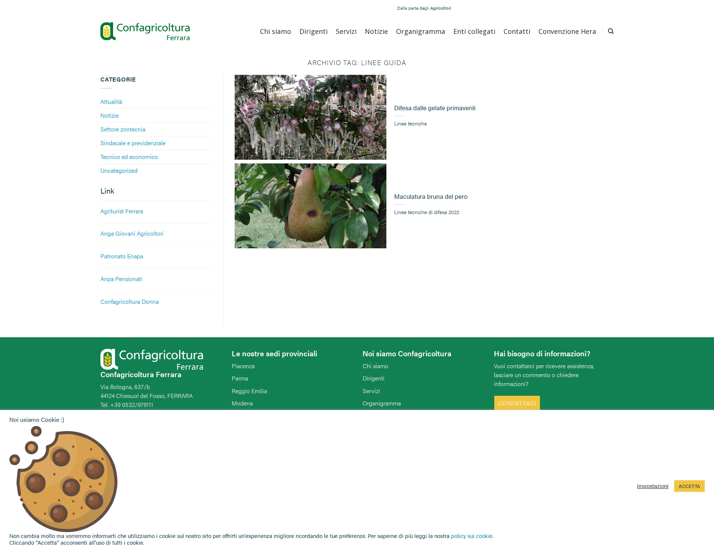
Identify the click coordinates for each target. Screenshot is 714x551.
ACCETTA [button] (689, 486)
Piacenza (243, 366)
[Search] (611, 31)
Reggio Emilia (249, 390)
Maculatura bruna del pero (430, 196)
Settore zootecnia (122, 129)
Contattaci (517, 403)
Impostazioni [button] (653, 485)
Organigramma (382, 403)
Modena (242, 403)
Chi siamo (375, 366)
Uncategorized (119, 170)
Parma (240, 378)
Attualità (111, 101)
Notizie (109, 115)
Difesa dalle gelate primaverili (435, 108)
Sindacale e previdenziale (132, 142)
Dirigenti (374, 378)
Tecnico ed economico (129, 156)
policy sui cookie (471, 535)
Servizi (371, 390)
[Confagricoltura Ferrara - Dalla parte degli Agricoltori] (145, 31)
